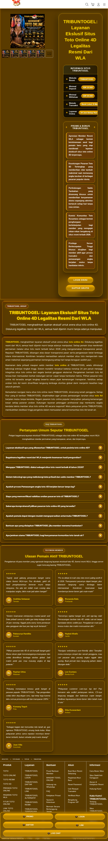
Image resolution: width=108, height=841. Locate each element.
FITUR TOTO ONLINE (8, 803)
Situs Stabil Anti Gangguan (96, 776)
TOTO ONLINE (9, 775)
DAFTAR (30, 825)
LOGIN (82, 817)
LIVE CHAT (56, 833)
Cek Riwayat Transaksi (73, 790)
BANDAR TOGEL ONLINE (53, 779)
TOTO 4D (7, 784)
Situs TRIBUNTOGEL (96, 809)
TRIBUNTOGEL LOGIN (31, 776)
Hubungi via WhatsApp (51, 785)
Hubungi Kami (95, 789)
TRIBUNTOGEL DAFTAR (31, 783)
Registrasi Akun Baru (74, 779)
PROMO (29, 817)
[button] (92, 4)
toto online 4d (76, 342)
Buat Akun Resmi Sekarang (75, 772)
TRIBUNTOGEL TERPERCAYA (31, 810)
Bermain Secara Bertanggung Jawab (53, 808)
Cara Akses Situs (97, 771)
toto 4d (99, 395)
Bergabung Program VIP (73, 801)
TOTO (5, 771)
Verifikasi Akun (74, 795)
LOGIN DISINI (80, 280)
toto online (60, 365)
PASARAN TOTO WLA (10, 796)
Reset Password (75, 784)
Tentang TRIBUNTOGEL (96, 803)
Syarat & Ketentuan (50, 801)
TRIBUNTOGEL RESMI (31, 803)
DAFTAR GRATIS (80, 288)
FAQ (48, 791)
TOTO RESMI (9, 779)
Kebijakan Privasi (53, 795)
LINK (81, 825)
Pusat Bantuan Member (52, 772)
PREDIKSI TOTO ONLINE (10, 789)
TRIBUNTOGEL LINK (31, 790)
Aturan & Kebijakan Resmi (97, 783)
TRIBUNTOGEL (12, 342)
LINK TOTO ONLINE (8, 809)
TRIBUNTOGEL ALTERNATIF (31, 796)
